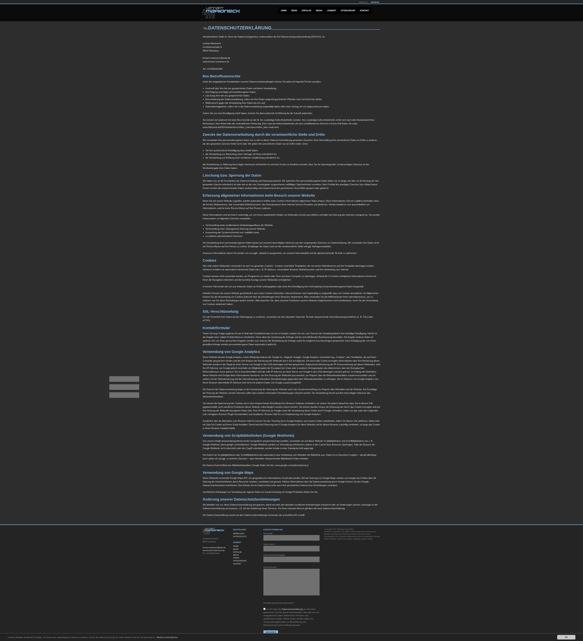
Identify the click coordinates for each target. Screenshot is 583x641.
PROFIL (236, 558)
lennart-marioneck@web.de (214, 548)
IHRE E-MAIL (269, 544)
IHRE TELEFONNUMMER (274, 555)
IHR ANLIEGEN (270, 567)
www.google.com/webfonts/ (234, 444)
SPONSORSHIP (239, 561)
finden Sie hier (310, 492)
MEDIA (236, 555)
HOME (236, 546)
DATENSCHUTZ (240, 536)
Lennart (331, 10)
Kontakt (364, 10)
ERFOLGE (237, 552)
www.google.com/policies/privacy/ (292, 465)
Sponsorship (348, 10)
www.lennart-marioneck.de (214, 550)
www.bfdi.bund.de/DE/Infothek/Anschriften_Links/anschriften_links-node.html (241, 127)
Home (284, 10)
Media (319, 10)
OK (566, 637)
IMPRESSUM (238, 534)
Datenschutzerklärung (292, 609)
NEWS (236, 549)
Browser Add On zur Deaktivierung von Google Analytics (292, 414)
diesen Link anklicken (357, 421)
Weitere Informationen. (167, 637)
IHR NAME (268, 534)
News (294, 10)
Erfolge (306, 10)
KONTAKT (237, 564)
